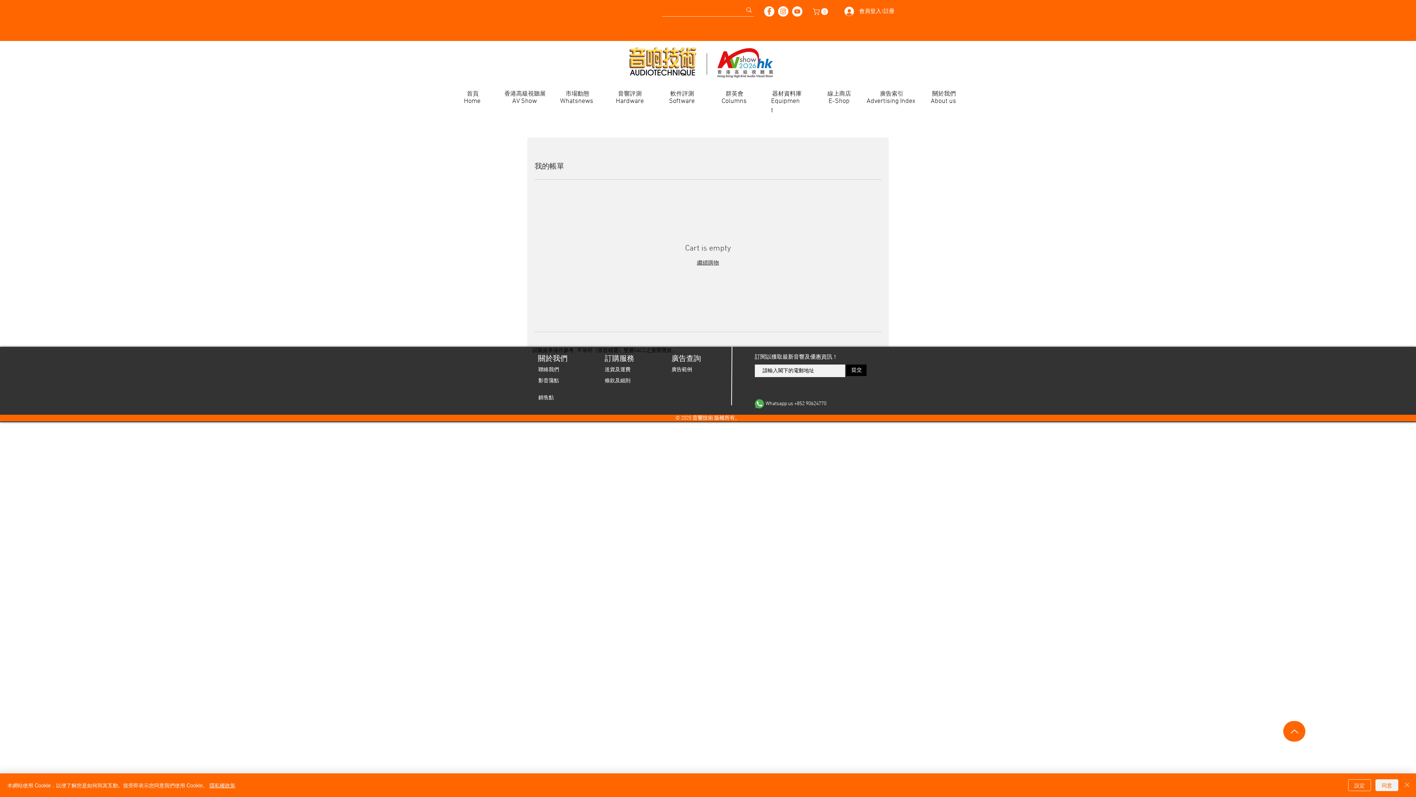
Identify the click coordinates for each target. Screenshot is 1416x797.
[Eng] (366, 7)
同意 (1387, 785)
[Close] (1407, 785)
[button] (821, 11)
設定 (1359, 785)
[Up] (1294, 731)
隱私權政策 (222, 785)
